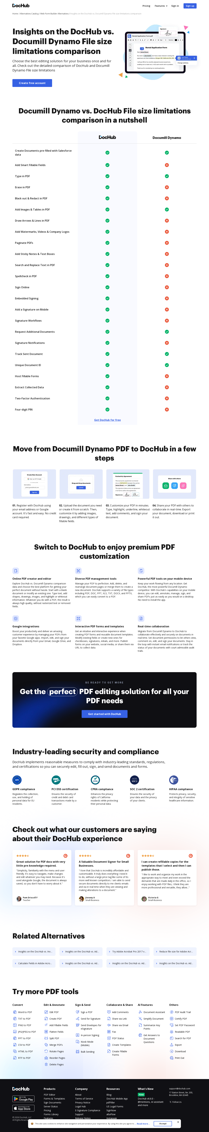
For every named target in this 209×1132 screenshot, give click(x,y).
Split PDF (54, 1038)
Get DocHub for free (107, 420)
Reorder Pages (57, 1057)
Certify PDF (181, 1018)
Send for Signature (90, 1018)
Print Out (179, 1057)
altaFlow (110, 1114)
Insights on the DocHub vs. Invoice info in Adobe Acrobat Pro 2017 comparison (37, 951)
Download (180, 1051)
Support (79, 1114)
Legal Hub (80, 1106)
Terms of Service (84, 1098)
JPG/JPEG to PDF (27, 1031)
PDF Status (118, 1038)
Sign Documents (52, 1102)
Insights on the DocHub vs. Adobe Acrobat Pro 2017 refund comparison (84, 951)
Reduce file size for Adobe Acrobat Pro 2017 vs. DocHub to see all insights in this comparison (178, 951)
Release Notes (83, 1118)
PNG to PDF (24, 1025)
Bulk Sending (87, 1051)
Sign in (175, 5)
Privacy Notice (82, 1102)
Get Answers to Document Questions (152, 1039)
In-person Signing (90, 1035)
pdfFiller (110, 1102)
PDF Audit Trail (183, 1012)
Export (178, 1044)
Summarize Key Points (152, 1027)
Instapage (111, 1118)
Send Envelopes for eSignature (91, 1027)
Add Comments (120, 1012)
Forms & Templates (54, 1098)
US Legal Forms (114, 1106)
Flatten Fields (56, 1031)
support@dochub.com (179, 1088)
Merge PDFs (56, 1044)
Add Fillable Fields (58, 1025)
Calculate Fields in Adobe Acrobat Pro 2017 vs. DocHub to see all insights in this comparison (37, 963)
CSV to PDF (24, 1044)
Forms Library (51, 1114)
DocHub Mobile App (117, 1098)
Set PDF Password (185, 1025)
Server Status (51, 1106)
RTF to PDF (24, 1057)
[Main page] (20, 6)
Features (160, 5)
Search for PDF (183, 1038)
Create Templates (121, 1044)
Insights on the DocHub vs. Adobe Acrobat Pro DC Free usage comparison (178, 963)
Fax (114, 1031)
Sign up (190, 5)
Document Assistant (154, 1012)
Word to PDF (25, 1012)
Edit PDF (54, 1012)
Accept (162, 1123)
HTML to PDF (25, 1051)
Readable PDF (182, 1031)
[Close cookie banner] (178, 1122)
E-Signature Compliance (87, 1110)
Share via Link (119, 1018)
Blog (108, 1094)
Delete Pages (56, 1064)
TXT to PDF (24, 1018)
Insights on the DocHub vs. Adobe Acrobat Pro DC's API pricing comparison (131, 963)
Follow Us (176, 1102)
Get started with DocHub (104, 714)
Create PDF (55, 1018)
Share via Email (120, 1025)
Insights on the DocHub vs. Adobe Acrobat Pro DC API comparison (84, 963)
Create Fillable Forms (119, 1053)
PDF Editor (49, 1094)
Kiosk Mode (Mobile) (87, 1043)
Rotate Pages (56, 1051)
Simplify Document (154, 1018)
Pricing (146, 5)
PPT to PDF (24, 1038)
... (142, 1123)
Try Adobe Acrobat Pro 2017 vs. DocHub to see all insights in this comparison (131, 951)
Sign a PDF (86, 1012)
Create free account (32, 83)
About (78, 1094)
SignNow (111, 1110)
